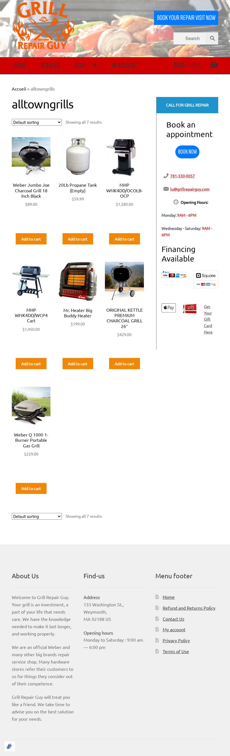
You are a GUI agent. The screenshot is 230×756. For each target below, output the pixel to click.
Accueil (19, 88)
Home (20, 65)
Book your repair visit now (186, 17)
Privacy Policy (176, 640)
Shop (79, 65)
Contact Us (173, 618)
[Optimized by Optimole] (9, 746)
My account (124, 65)
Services (50, 65)
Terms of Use (176, 651)
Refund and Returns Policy (189, 608)
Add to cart (31, 238)
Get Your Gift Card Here (208, 319)
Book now (187, 152)
